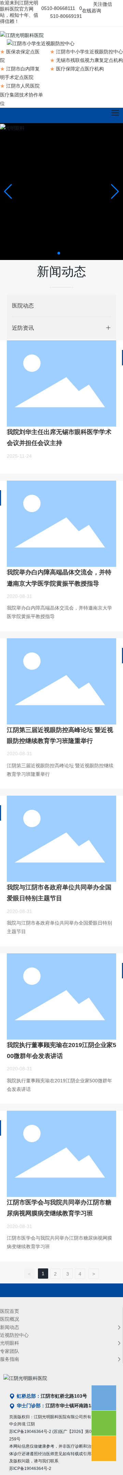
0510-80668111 (58, 8)
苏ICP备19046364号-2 (30, 1431)
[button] (58, 253)
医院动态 (23, 305)
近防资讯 (23, 327)
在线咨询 (91, 10)
